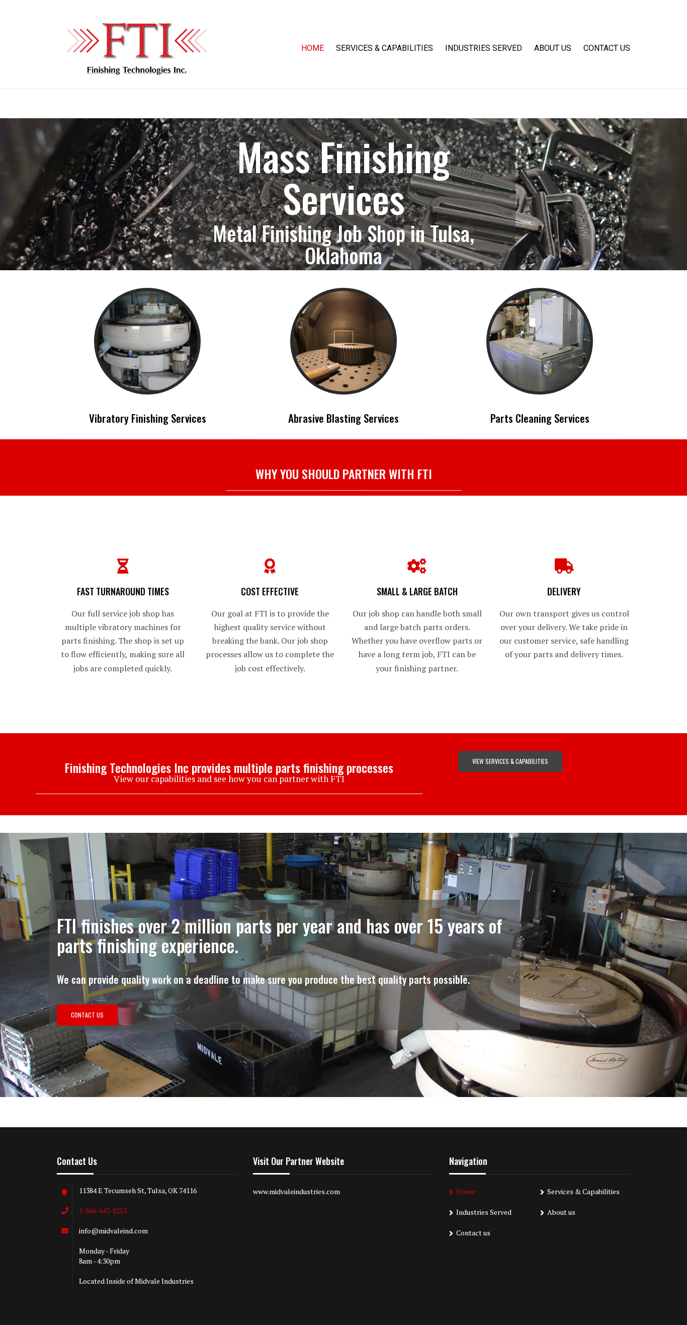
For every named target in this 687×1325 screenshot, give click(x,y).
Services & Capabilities (384, 48)
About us (552, 48)
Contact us (606, 48)
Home (312, 48)
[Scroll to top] (634, 1271)
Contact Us (87, 1014)
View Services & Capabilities (510, 761)
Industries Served (483, 48)
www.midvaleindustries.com (296, 1191)
